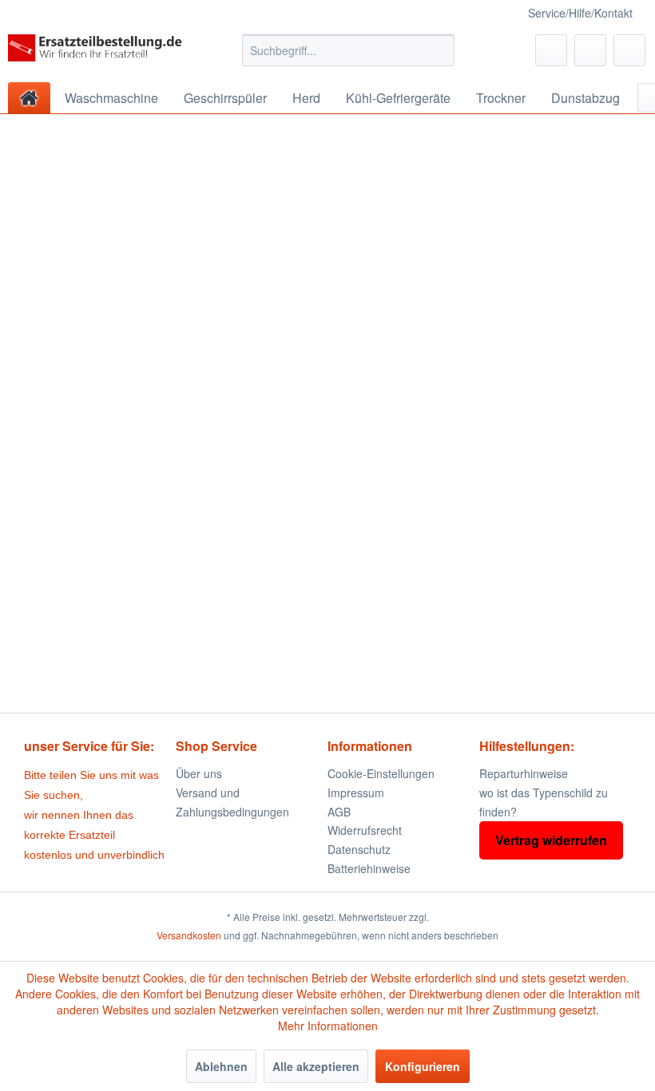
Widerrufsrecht (365, 830)
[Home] (29, 97)
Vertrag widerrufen (551, 840)
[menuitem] (348, 50)
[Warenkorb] (629, 50)
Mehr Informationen (328, 1026)
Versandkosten (189, 935)
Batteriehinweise (369, 868)
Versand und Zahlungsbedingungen (232, 802)
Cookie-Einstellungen (381, 773)
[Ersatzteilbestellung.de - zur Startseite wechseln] (98, 54)
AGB (339, 812)
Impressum (356, 792)
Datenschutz (359, 849)
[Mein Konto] (590, 50)
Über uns (199, 773)
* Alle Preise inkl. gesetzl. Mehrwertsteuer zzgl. (328, 916)
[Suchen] (440, 50)
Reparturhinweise (523, 773)
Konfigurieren (422, 1066)
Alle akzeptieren (315, 1066)
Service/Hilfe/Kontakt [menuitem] (580, 13)
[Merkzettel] (551, 50)
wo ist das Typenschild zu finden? (543, 802)
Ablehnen (221, 1066)
